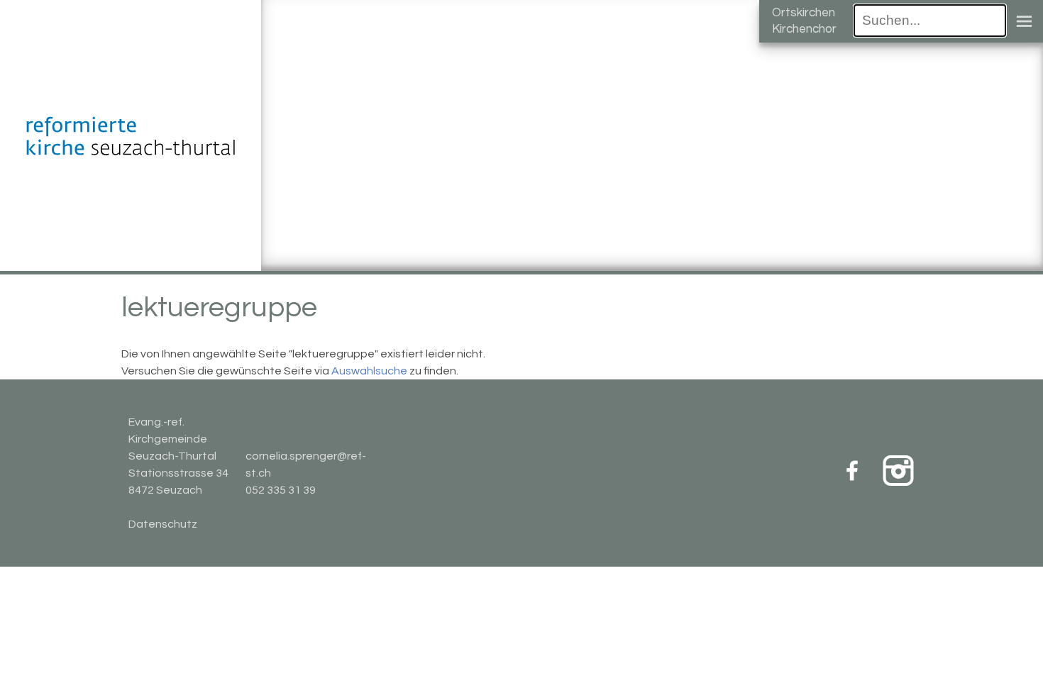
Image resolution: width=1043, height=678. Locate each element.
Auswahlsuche (369, 371)
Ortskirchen (803, 12)
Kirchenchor (804, 29)
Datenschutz (162, 524)
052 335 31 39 (280, 490)
